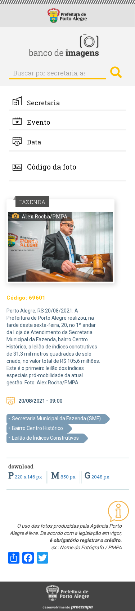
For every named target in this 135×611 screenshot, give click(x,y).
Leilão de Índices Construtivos (45, 438)
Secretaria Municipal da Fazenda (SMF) (56, 418)
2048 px (97, 476)
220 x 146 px (25, 476)
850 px (64, 476)
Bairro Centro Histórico (37, 428)
